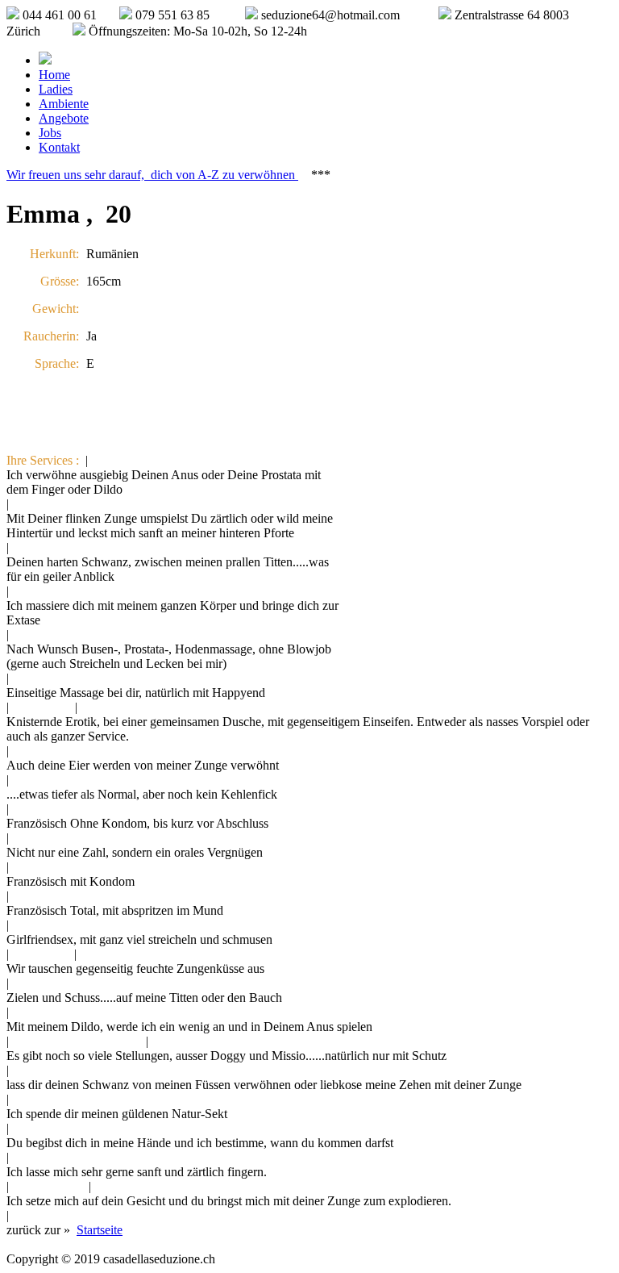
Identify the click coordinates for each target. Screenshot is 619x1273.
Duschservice (118, 707)
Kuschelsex (44, 925)
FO (23, 809)
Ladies (56, 89)
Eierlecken (42, 751)
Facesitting (125, 1186)
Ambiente (64, 104)
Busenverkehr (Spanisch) (79, 547)
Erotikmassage (52, 634)
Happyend (42, 707)
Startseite (100, 1230)
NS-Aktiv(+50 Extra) (69, 1099)
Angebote (64, 118)
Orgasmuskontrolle (63, 1128)
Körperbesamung (59, 983)
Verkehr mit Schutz (203, 1041)
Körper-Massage (57, 678)
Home (54, 74)
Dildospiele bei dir (62, 1012)
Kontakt (59, 147)
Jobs (50, 133)
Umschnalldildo (55, 1215)
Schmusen (41, 954)
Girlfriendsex (48, 1186)
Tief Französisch (57, 780)
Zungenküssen (120, 954)
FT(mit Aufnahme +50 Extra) (90, 896)
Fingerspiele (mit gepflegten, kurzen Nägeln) (129, 1157)
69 (21, 838)
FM (24, 867)
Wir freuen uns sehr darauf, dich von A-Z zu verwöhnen (152, 175)
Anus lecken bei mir (66, 504)
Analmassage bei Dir (147, 460)
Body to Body (51, 591)
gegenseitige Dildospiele (77, 1041)
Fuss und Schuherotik (70, 1070)
